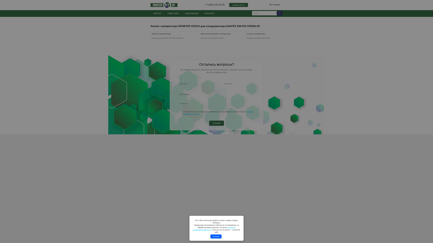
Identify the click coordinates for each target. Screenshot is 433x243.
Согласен (216, 236)
